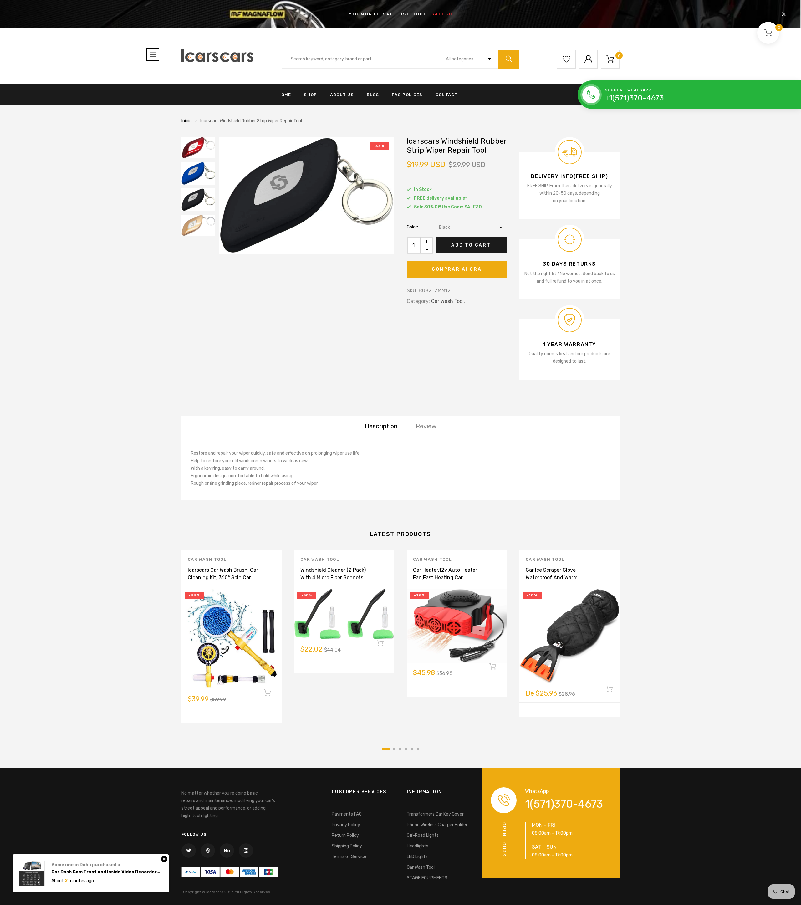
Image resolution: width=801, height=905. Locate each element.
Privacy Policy (346, 824)
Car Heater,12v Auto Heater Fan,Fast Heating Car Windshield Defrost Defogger (447, 577)
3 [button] (400, 749)
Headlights (417, 846)
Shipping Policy (347, 846)
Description (381, 426)
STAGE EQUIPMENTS (427, 878)
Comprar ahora (457, 269)
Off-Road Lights (423, 835)
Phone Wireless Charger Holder (437, 824)
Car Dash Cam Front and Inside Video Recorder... (105, 865)
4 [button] (406, 749)
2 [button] (394, 749)
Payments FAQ (347, 814)
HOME (284, 94)
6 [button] (418, 749)
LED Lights (417, 856)
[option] (306, 195)
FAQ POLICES (407, 94)
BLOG (373, 94)
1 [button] (386, 749)
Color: (412, 227)
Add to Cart (471, 245)
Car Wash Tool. (448, 301)
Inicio (186, 121)
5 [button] (412, 749)
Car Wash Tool (207, 559)
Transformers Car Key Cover (435, 814)
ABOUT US (342, 94)
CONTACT (447, 94)
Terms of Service (349, 856)
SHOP (310, 94)
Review (426, 426)
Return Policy (345, 835)
